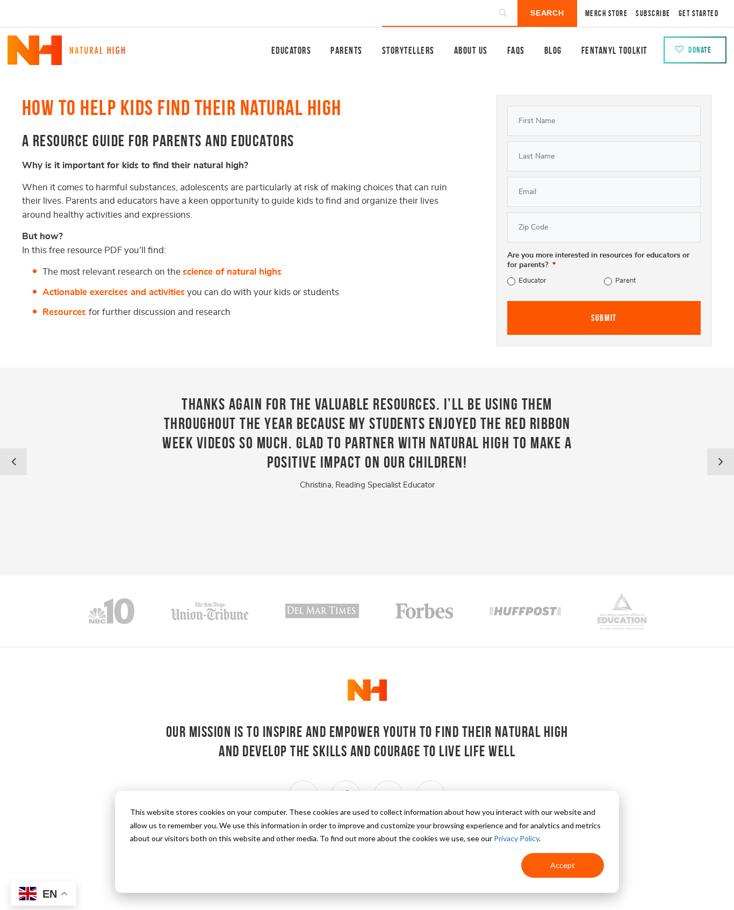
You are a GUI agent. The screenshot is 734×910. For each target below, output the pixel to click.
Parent (625, 280)
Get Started (699, 13)
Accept (562, 865)
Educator (532, 280)
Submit (604, 318)
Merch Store (606, 13)
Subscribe (653, 13)
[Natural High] (66, 60)
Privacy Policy (516, 838)
